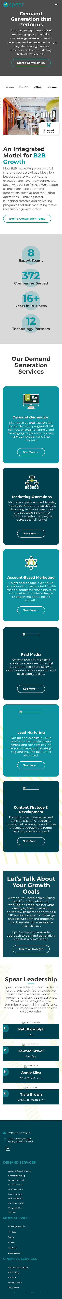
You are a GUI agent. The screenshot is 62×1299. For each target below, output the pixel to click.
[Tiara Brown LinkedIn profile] (5, 1093)
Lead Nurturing (15, 1194)
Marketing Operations (17, 1226)
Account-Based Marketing (19, 1171)
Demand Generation (17, 1180)
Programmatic (14, 1208)
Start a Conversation (31, 62)
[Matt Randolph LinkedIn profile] (5, 1028)
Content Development (18, 1267)
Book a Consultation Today (27, 218)
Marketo (11, 1242)
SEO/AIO (12, 1212)
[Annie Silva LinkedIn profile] (5, 1072)
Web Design (13, 1287)
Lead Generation (15, 1189)
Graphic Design (15, 1282)
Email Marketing (15, 1185)
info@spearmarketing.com (19, 1133)
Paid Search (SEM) (16, 1203)
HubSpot (12, 1232)
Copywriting (13, 1272)
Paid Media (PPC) (15, 1199)
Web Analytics (14, 1253)
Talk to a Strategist (31, 949)
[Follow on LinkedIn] (7, 1148)
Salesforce (12, 1248)
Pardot (11, 1237)
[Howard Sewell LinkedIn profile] (5, 1050)
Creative (12, 1277)
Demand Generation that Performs (31, 19)
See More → (31, 452)
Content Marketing (16, 1176)
